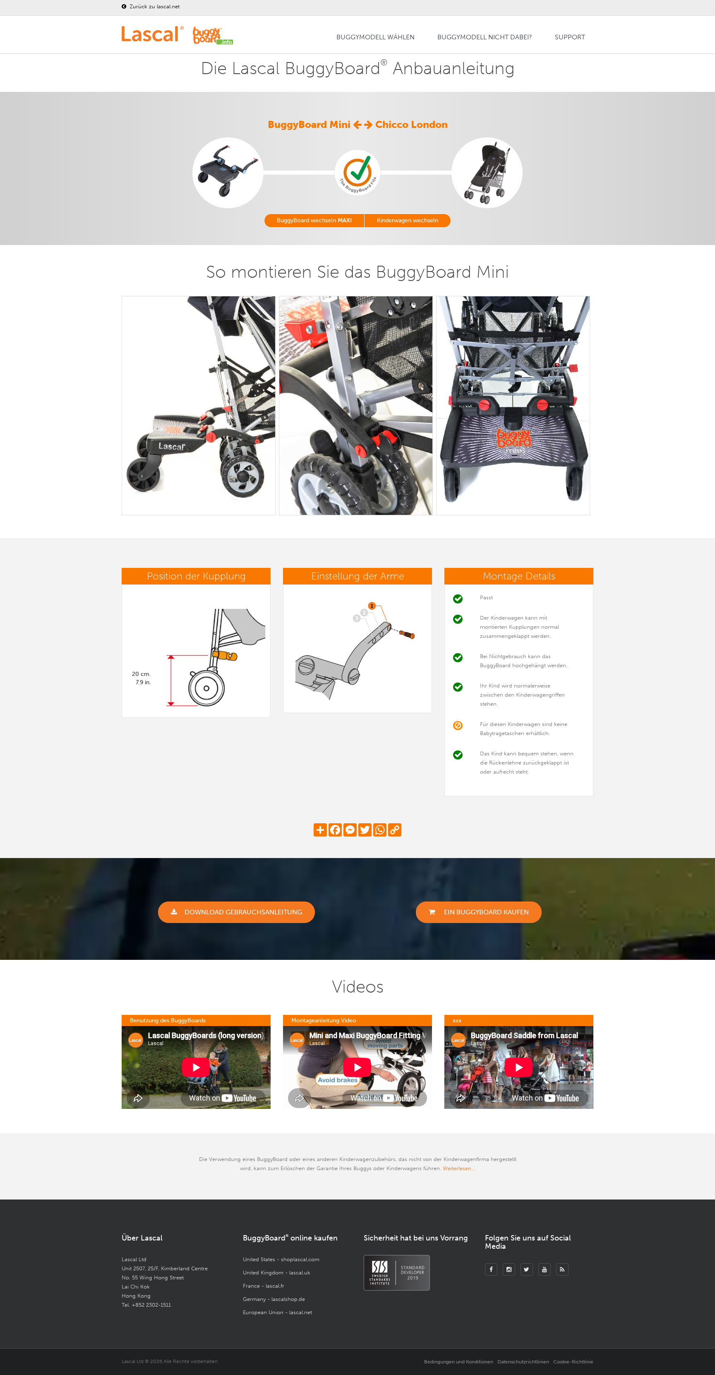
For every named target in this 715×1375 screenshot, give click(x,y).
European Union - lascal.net (277, 1312)
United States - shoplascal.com (281, 1259)
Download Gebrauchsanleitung (243, 912)
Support (570, 37)
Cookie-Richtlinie (573, 1362)
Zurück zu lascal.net (154, 6)
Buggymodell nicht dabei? (484, 37)
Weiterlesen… (459, 1168)
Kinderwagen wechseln (407, 220)
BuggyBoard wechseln (314, 220)
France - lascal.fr (263, 1286)
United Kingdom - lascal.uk (276, 1272)
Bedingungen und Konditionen (458, 1362)
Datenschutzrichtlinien (523, 1362)
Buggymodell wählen (375, 37)
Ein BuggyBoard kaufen (485, 912)
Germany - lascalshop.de (274, 1299)
